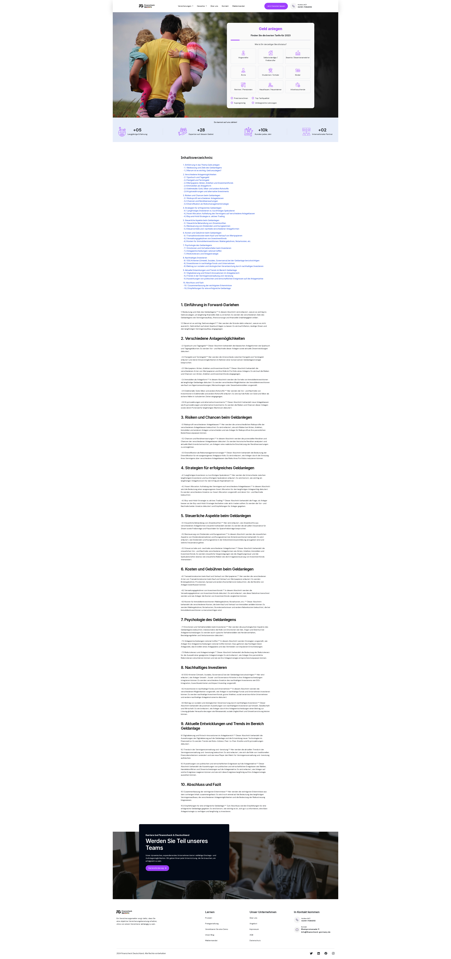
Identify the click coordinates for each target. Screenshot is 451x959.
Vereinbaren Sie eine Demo (216, 929)
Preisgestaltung (212, 923)
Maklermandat (238, 6)
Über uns (214, 6)
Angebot (253, 923)
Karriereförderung (156, 868)
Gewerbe (201, 6)
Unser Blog (209, 935)
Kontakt (225, 6)
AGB (251, 935)
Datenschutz (255, 940)
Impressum (254, 929)
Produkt (208, 918)
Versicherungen (185, 6)
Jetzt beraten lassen (276, 6)
